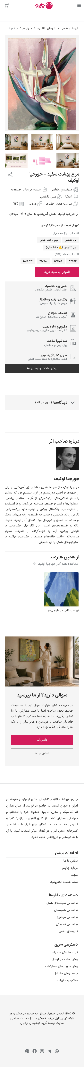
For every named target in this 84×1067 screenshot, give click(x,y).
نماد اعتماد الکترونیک (64, 882)
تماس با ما (70, 861)
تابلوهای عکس (68, 931)
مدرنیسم (66, 189)
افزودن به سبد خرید (57, 272)
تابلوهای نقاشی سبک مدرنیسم (39, 28)
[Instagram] (42, 1051)
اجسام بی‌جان (32, 189)
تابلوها (75, 28)
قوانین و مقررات (67, 980)
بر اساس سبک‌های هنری (62, 903)
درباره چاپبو (70, 868)
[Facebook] (34, 1051)
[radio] (70, 240)
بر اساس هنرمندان (66, 910)
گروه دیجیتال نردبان (33, 1023)
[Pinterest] (27, 1051)
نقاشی (64, 28)
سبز (53, 196)
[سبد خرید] (7, 5)
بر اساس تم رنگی (67, 924)
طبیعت (16, 189)
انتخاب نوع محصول (66, 233)
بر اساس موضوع (67, 917)
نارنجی (44, 196)
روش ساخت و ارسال (65, 959)
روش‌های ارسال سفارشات (61, 966)
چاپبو (30, 1013)
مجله (74, 875)
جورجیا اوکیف (66, 479)
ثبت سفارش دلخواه (65, 952)
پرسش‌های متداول (66, 973)
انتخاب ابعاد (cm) (67, 254)
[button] (42, 818)
